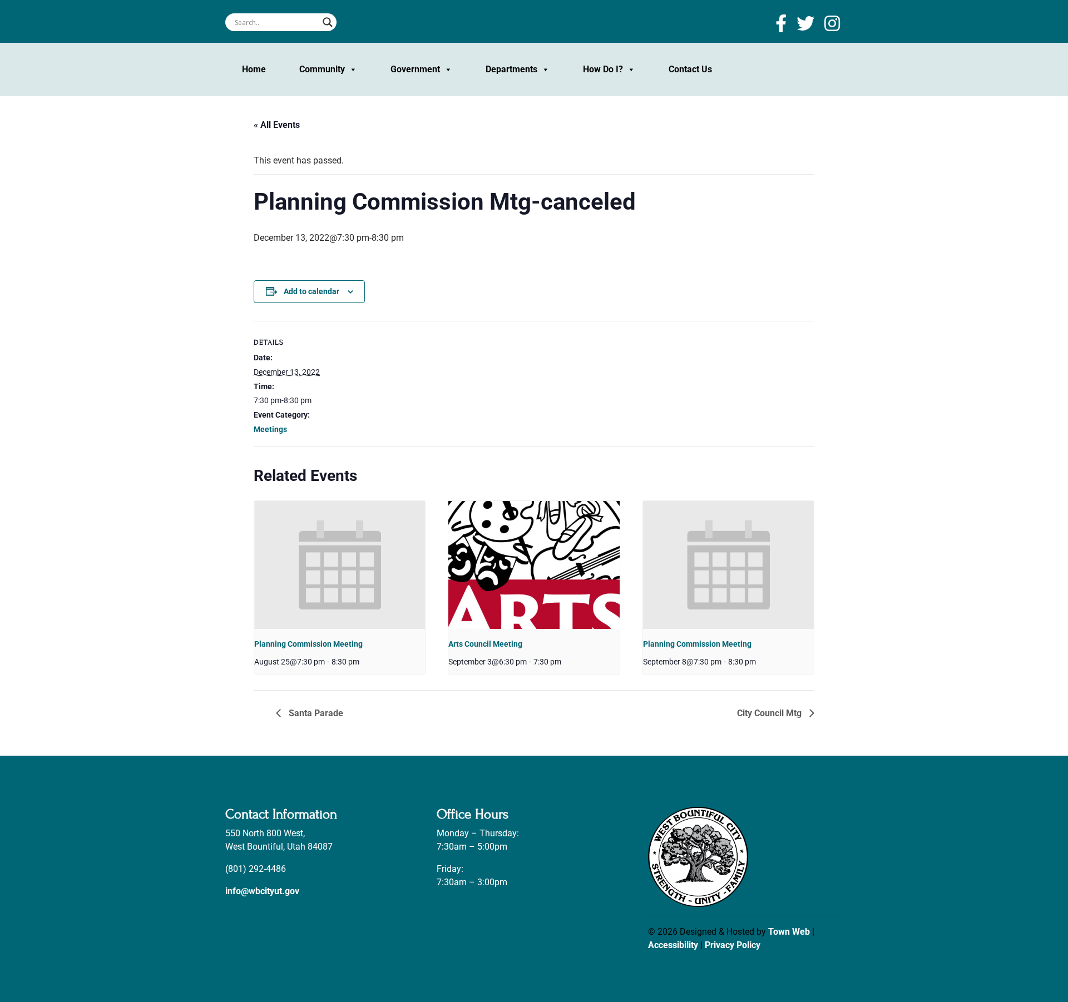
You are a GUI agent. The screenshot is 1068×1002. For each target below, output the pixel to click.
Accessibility (673, 945)
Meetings (270, 429)
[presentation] (339, 565)
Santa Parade (314, 713)
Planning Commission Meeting (308, 643)
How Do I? (603, 69)
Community (322, 69)
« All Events (277, 125)
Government (415, 69)
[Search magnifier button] (327, 22)
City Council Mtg (770, 713)
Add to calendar (311, 291)
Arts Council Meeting (485, 643)
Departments (511, 69)
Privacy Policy (732, 945)
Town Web (789, 931)
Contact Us (690, 69)
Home (254, 69)
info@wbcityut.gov (262, 891)
